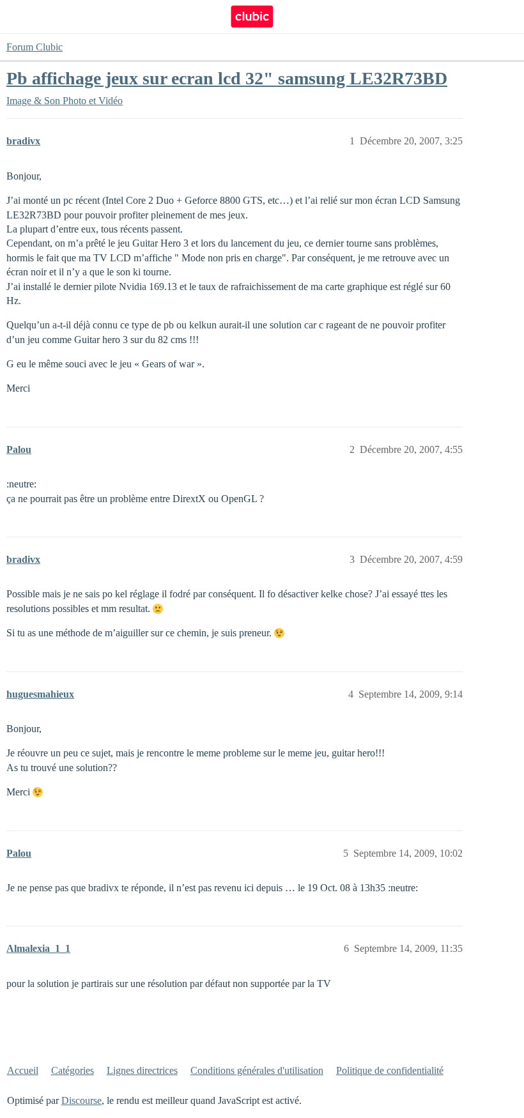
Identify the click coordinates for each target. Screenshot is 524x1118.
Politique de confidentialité (389, 1070)
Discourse (81, 1100)
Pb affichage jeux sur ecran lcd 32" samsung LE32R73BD (226, 78)
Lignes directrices (142, 1070)
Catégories (72, 1070)
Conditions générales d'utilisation (256, 1070)
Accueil (22, 1070)
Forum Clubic (34, 47)
